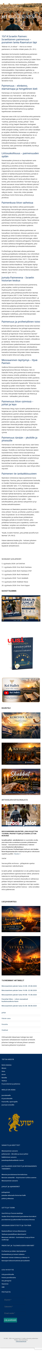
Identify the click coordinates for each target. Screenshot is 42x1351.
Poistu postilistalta (9, 1278)
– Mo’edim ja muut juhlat (19, 1154)
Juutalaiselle (6, 1095)
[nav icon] (39, 17)
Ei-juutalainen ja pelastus (11, 1084)
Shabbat (5, 1030)
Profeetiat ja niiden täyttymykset (14, 1251)
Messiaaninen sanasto (10, 1151)
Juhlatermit (6, 1154)
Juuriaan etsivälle (8, 1105)
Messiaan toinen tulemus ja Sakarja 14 (15, 1257)
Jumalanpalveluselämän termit (13, 1160)
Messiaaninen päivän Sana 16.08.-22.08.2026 (19, 990)
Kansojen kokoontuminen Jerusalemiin (16, 1261)
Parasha (5, 1024)
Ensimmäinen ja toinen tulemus (13, 1254)
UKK (3, 1287)
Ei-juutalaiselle (7, 1098)
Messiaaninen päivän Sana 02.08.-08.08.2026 (19, 1006)
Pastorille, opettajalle (10, 1102)
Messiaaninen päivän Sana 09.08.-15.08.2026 (19, 995)
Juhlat (4, 1012)
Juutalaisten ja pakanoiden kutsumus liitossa (18, 1220)
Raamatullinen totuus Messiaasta (14, 1231)
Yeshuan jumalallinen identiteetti (14, 1234)
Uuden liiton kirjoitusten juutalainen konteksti (19, 1216)
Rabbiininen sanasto (9, 1157)
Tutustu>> (17, 854)
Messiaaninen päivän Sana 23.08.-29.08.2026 (19, 986)
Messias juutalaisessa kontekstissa (14, 1174)
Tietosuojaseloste (21, 1341)
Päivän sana (6, 1018)
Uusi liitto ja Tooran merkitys (12, 1213)
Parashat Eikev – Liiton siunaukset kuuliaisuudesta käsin (15, 1000)
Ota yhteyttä (6, 1281)
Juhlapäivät (6, 1192)
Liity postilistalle (8, 1274)
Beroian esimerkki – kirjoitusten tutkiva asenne (19, 1177)
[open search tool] (35, 17)
